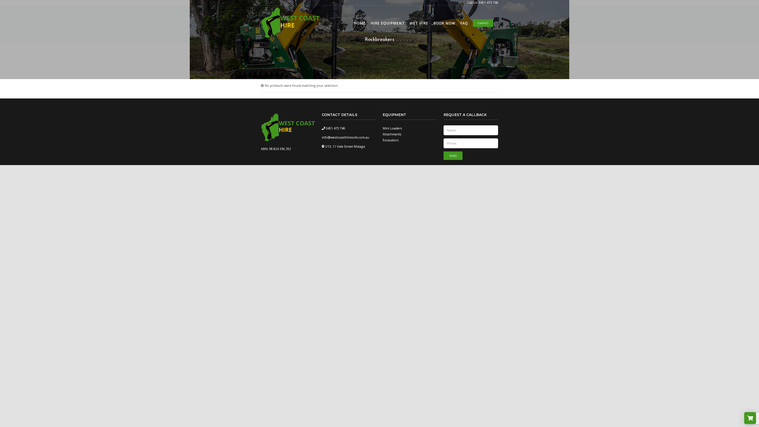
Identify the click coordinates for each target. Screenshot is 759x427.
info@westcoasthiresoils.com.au (345, 137)
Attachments (392, 134)
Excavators (391, 140)
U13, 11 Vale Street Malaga (345, 146)
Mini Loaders (392, 128)
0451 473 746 (488, 2)
